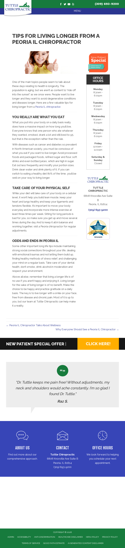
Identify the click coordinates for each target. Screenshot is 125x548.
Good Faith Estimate (54, 543)
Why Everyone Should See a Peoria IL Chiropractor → (87, 329)
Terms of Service (31, 543)
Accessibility (24, 537)
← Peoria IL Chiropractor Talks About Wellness (33, 325)
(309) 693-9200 (107, 4)
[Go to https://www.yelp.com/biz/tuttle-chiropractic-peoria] (73, 4)
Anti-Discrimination (44, 537)
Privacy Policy (110, 537)
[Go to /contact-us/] (62, 448)
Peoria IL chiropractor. (48, 106)
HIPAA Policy (92, 537)
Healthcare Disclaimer (70, 537)
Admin (10, 537)
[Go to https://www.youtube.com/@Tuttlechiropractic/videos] (69, 4)
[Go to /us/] (22, 446)
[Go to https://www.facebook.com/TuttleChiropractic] (60, 4)
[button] (98, 344)
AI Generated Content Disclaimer (86, 543)
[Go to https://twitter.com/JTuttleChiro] (65, 4)
